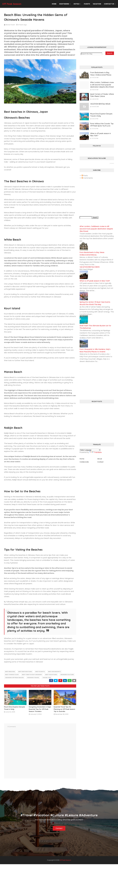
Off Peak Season (11, 3)
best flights (40, 671)
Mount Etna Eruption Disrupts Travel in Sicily (101, 115)
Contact (100, 462)
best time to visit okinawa (32, 674)
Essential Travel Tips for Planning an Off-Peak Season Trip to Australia (64, 709)
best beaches (10, 671)
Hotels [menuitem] (76, 4)
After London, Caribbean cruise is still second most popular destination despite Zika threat (102, 84)
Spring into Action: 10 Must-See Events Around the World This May (95, 303)
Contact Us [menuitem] (109, 4)
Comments (88, 178)
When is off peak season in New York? (100, 134)
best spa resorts (54, 671)
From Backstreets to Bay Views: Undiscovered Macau (100, 74)
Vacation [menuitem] (97, 4)
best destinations (25, 671)
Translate (98, 452)
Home (82, 459)
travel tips (47, 677)
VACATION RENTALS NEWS (100, 104)
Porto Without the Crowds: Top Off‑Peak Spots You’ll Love (102, 125)
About (99, 459)
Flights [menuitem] (87, 4)
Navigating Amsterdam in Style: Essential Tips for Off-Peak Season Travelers (40, 709)
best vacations (51, 674)
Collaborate (84, 462)
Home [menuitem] (54, 4)
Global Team (10, 25)
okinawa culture (67, 674)
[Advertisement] (97, 26)
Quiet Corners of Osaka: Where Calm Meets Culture (102, 95)
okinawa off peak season (14, 677)
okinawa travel (33, 677)
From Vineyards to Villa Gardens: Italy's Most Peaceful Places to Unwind (95, 350)
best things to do (12, 674)
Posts (85, 175)
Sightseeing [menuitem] (64, 4)
